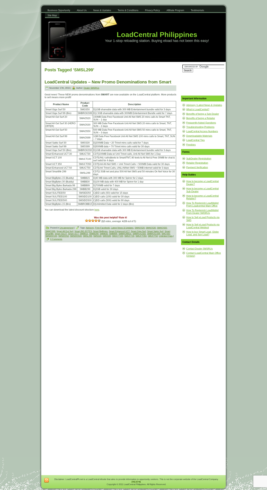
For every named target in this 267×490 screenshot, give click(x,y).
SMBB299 (94, 233)
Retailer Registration (197, 163)
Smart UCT (73, 233)
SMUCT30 (129, 236)
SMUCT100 (117, 236)
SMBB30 (104, 233)
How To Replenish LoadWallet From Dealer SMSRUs (202, 211)
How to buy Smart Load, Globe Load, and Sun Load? (202, 233)
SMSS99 (107, 236)
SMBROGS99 (153, 233)
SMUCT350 (141, 236)
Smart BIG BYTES (83, 231)
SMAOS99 (50, 231)
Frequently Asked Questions (201, 122)
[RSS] (46, 480)
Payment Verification (197, 167)
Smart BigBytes (100, 231)
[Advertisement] (78, 274)
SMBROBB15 (124, 233)
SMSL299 (87, 236)
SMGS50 (165, 233)
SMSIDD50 (63, 236)
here (96, 209)
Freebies (191, 144)
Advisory (90, 228)
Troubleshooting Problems (200, 127)
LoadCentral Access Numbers (202, 131)
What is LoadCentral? (197, 109)
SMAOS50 (162, 228)
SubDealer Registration (198, 158)
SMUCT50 (153, 236)
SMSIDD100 (51, 236)
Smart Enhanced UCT (119, 231)
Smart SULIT (61, 233)
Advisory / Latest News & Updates (204, 105)
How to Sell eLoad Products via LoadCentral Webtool (203, 226)
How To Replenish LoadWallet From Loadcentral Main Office (202, 204)
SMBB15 (84, 233)
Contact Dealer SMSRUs (199, 248)
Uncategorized (66, 228)
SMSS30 (97, 236)
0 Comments (56, 239)
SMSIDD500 (76, 236)
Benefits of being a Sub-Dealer (202, 114)
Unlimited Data (166, 236)
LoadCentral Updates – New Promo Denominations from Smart (108, 82)
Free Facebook (102, 228)
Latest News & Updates (122, 228)
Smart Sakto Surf (155, 231)
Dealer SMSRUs (91, 88)
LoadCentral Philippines (157, 35)
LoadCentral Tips (195, 140)
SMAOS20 (140, 228)
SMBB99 (113, 233)
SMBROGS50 (139, 233)
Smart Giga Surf (138, 231)
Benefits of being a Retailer (200, 118)
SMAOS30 (151, 228)
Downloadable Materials (199, 136)
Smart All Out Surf (64, 231)
